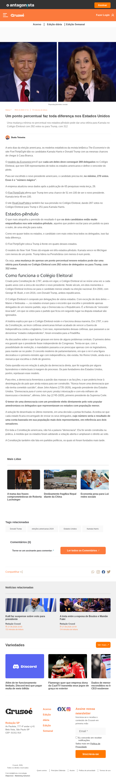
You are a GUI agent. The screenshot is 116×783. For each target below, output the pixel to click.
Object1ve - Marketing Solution (17, 776)
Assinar (102, 5)
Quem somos (42, 770)
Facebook (103, 572)
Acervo (37, 24)
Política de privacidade (87, 770)
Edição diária (54, 24)
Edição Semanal (75, 24)
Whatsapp (93, 572)
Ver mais (102, 644)
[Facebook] (59, 709)
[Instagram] (68, 709)
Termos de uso (105, 770)
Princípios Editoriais (58, 770)
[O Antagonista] (20, 5)
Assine (72, 770)
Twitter (109, 572)
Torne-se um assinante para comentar (32, 550)
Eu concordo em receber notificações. (89, 739)
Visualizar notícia (17, 471)
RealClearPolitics (21, 203)
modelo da (19, 162)
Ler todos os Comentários (82, 550)
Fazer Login (103, 15)
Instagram (98, 572)
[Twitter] (64, 709)
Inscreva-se (91, 754)
